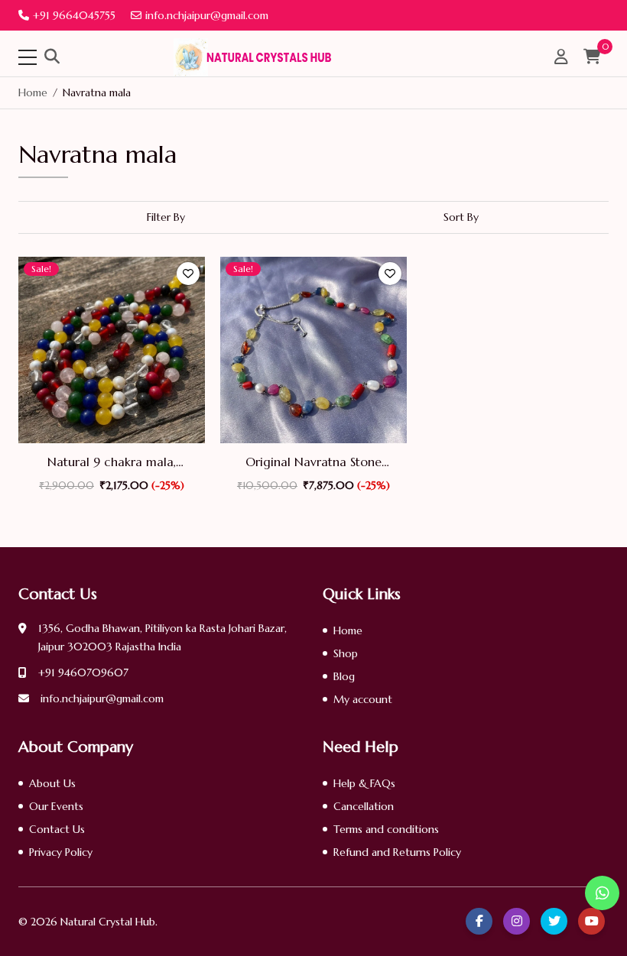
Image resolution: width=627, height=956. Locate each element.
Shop (345, 653)
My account (362, 699)
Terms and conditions (386, 829)
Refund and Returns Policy (397, 852)
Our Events (56, 806)
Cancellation (363, 806)
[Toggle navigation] (27, 57)
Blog (344, 676)
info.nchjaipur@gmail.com (206, 15)
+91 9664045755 (74, 15)
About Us (52, 783)
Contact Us (57, 829)
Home (347, 630)
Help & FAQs (364, 783)
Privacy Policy (61, 852)
